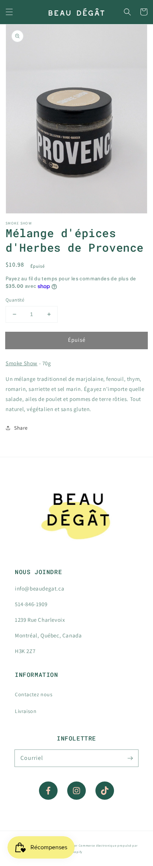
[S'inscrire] (130, 758)
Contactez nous (33, 694)
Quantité (15, 300)
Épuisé (76, 339)
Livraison (25, 711)
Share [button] (21, 427)
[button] (9, 12)
